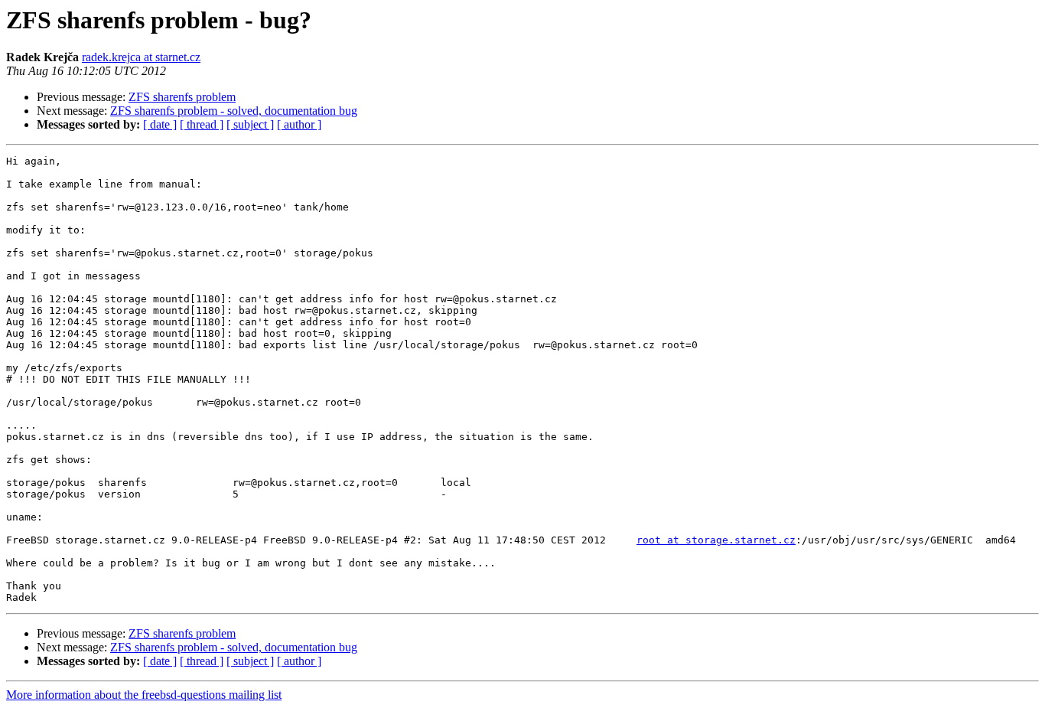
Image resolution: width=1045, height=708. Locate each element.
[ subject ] (250, 124)
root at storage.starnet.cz (716, 540)
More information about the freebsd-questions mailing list (144, 694)
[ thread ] (201, 124)
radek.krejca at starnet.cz (141, 57)
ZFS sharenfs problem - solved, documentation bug (233, 110)
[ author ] (299, 124)
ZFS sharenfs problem (182, 96)
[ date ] (160, 124)
